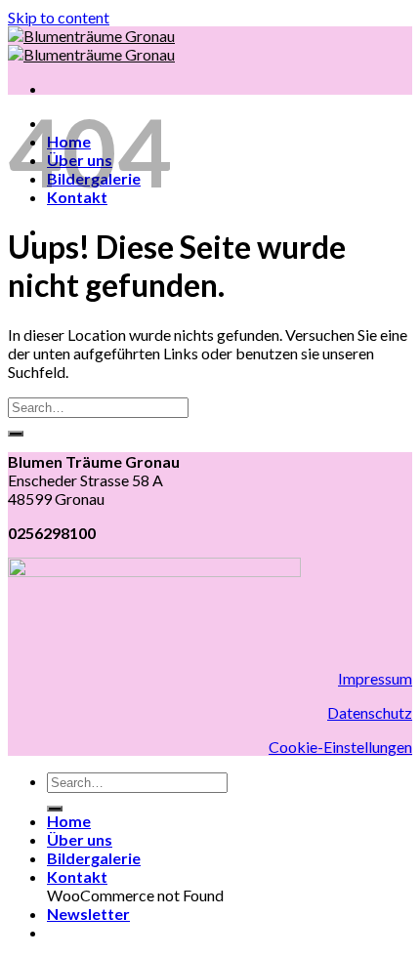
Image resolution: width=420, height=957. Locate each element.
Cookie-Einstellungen (340, 746)
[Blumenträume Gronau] (91, 44)
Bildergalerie (94, 858)
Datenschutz (369, 712)
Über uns (79, 839)
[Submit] (15, 434)
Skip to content (58, 17)
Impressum (375, 678)
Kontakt (77, 876)
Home (69, 820)
